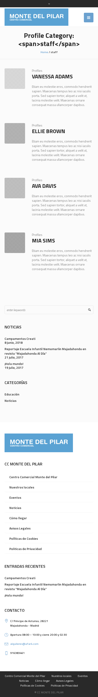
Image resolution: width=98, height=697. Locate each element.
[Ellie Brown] (15, 133)
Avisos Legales (20, 528)
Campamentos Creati (20, 338)
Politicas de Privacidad (25, 548)
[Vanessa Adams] (15, 78)
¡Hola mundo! (14, 363)
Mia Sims (43, 240)
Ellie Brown (48, 131)
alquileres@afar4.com (24, 644)
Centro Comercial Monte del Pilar (33, 477)
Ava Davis (44, 186)
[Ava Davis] (15, 188)
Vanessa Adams (52, 76)
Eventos (15, 497)
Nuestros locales (21, 487)
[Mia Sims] (15, 242)
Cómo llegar (18, 518)
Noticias (10, 400)
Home (44, 52)
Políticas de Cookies (23, 538)
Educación (12, 394)
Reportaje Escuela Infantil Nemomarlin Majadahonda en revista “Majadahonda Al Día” (45, 351)
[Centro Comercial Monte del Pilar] (36, 17)
